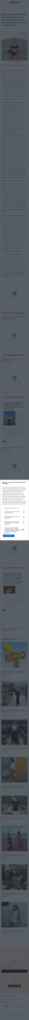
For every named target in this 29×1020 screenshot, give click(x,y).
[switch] (23, 512)
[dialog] (14, 510)
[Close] (26, 482)
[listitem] (14, 509)
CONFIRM (9, 535)
